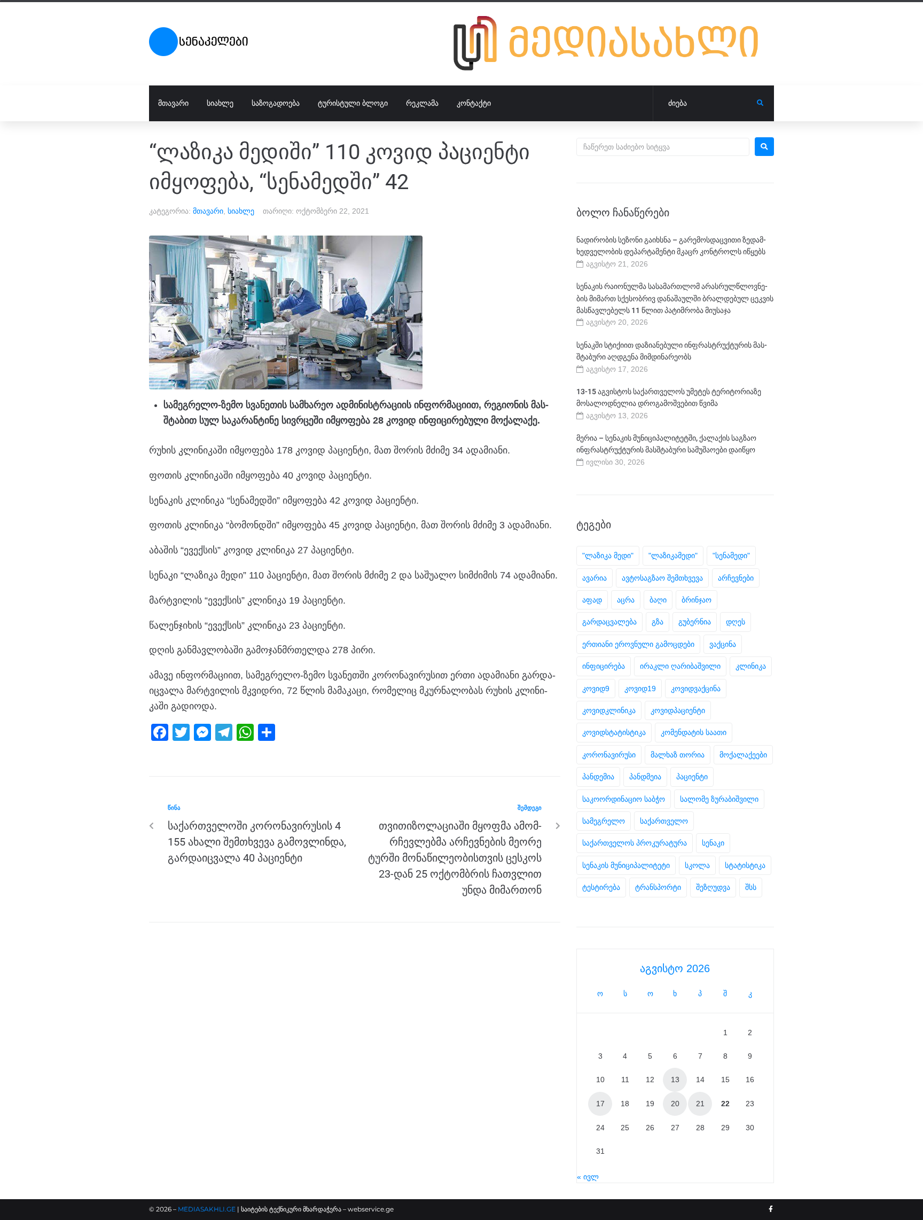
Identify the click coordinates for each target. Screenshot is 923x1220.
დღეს (735, 621)
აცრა (626, 600)
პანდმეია (645, 776)
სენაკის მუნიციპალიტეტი (626, 865)
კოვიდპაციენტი (678, 710)
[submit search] (760, 103)
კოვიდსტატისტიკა (614, 732)
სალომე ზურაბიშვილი (719, 799)
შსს (750, 887)
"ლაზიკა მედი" (607, 555)
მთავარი (208, 211)
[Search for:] (662, 147)
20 (675, 1103)
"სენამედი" (731, 555)
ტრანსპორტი (658, 887)
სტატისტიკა (745, 865)
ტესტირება (601, 887)
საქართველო (664, 821)
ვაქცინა (722, 644)
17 (600, 1103)
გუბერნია (694, 621)
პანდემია (598, 776)
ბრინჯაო (696, 600)
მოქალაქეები (743, 754)
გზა (657, 621)
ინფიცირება (603, 666)
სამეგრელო (603, 821)
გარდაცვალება (609, 621)
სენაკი (713, 843)
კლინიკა (751, 666)
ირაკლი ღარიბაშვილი (680, 666)
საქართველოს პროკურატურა (634, 843)
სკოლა (697, 865)
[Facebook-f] (771, 1209)
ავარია (594, 578)
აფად (592, 600)
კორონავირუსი (609, 754)
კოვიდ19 (640, 688)
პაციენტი (692, 776)
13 (675, 1079)
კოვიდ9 (595, 688)
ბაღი (658, 600)
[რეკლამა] (613, 43)
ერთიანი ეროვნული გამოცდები (638, 644)
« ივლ (588, 1176)
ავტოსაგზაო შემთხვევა (662, 578)
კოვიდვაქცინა (696, 688)
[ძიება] (705, 103)
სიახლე (241, 211)
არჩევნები (736, 578)
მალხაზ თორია (678, 754)
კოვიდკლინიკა (609, 710)
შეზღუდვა (713, 887)
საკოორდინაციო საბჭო (623, 799)
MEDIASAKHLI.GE (207, 1209)
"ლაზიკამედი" (673, 555)
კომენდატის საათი (693, 732)
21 (700, 1103)
